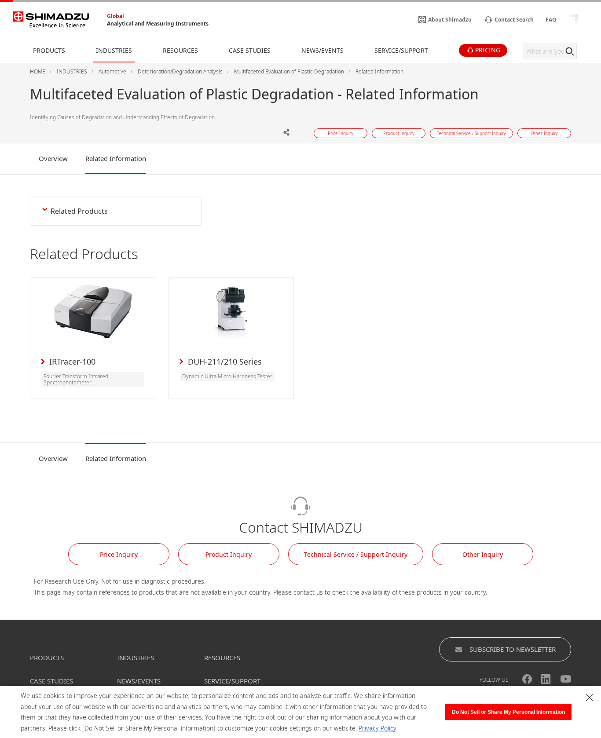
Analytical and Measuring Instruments (158, 23)
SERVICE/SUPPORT (232, 680)
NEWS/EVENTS (139, 680)
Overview (53, 158)
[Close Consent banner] (589, 697)
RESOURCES (222, 657)
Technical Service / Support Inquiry (355, 554)
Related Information (115, 158)
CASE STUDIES (51, 680)
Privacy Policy (377, 728)
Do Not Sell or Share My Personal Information (508, 712)
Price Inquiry (119, 554)
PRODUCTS (47, 657)
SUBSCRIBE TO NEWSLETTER (512, 649)
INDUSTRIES (135, 657)
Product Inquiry (228, 554)
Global (115, 16)
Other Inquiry (482, 554)
